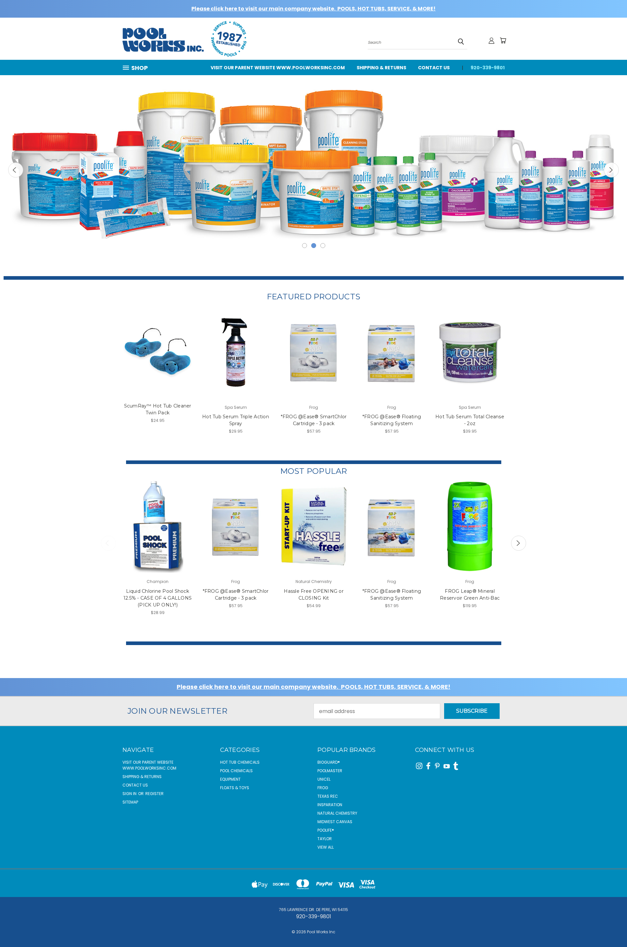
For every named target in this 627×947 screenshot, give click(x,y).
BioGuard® (328, 762)
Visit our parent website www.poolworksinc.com (278, 67)
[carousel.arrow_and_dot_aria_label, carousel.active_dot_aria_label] (313, 245)
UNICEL (323, 779)
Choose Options (158, 533)
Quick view (158, 345)
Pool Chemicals (236, 770)
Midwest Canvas (334, 821)
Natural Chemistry (337, 813)
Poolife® (325, 830)
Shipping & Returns (381, 67)
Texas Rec (327, 796)
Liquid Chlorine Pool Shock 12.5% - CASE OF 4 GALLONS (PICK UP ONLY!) (157, 598)
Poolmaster (329, 770)
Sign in (129, 793)
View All (325, 847)
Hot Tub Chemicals (240, 762)
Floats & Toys (234, 787)
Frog (322, 787)
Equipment (230, 779)
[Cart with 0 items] (503, 40)
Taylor (324, 838)
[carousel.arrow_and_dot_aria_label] (304, 245)
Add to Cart (157, 358)
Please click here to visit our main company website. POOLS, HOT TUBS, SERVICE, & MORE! (313, 8)
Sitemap (130, 802)
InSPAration (329, 804)
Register (154, 793)
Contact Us (434, 67)
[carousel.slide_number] (313, 160)
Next (611, 169)
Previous (15, 169)
